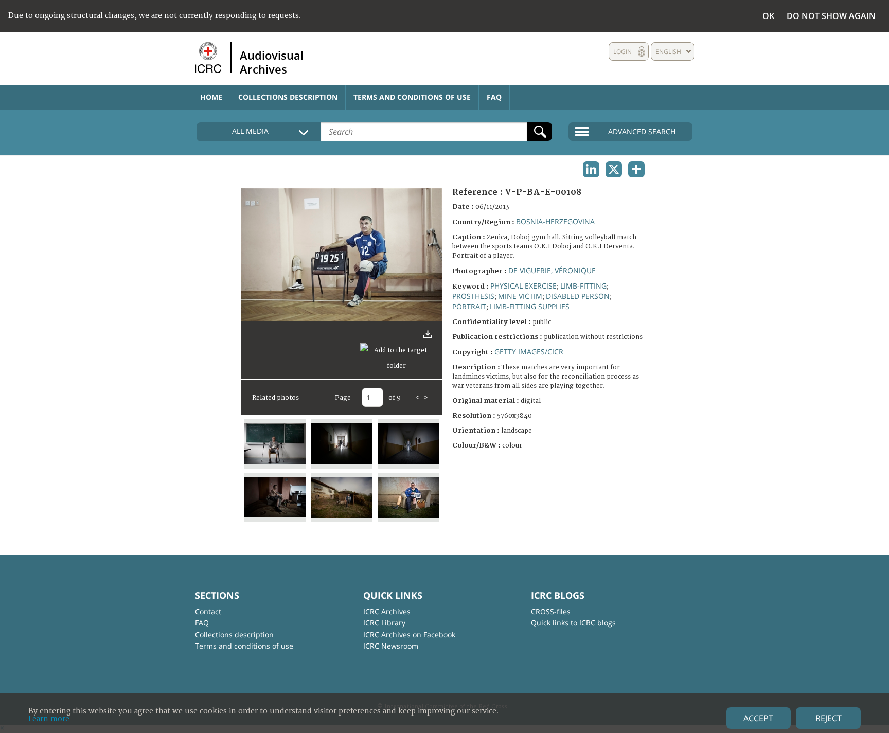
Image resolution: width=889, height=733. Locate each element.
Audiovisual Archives (272, 61)
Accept (758, 718)
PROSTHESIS (473, 296)
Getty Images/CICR (528, 351)
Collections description (287, 97)
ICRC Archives (387, 611)
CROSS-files (551, 611)
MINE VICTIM (520, 296)
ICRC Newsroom (390, 646)
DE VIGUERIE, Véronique (552, 270)
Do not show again (831, 16)
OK (768, 16)
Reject (828, 718)
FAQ (494, 97)
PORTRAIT (469, 306)
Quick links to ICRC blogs (573, 623)
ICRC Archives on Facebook (409, 634)
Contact (208, 611)
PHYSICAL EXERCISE (523, 286)
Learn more (48, 718)
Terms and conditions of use (412, 97)
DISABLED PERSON (578, 296)
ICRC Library (384, 623)
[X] (614, 169)
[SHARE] (636, 169)
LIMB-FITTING (583, 286)
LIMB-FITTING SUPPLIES (530, 306)
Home (211, 97)
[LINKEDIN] (591, 169)
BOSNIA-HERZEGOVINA (555, 221)
